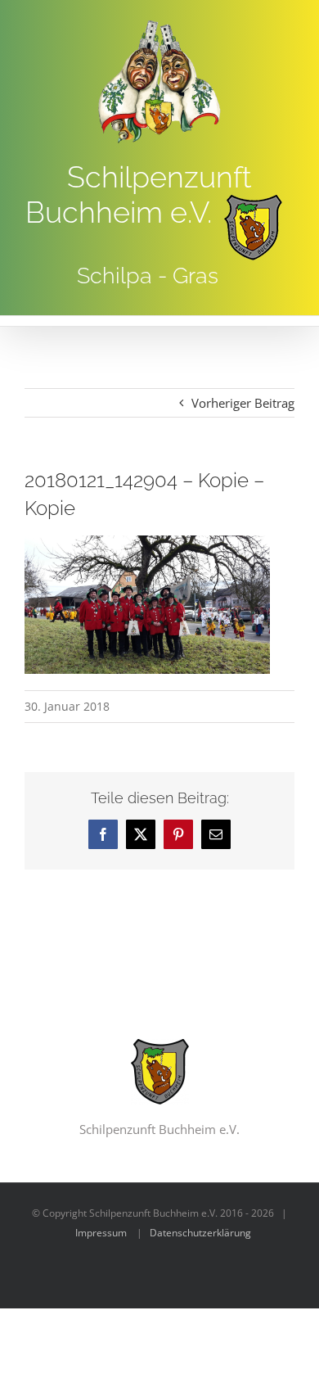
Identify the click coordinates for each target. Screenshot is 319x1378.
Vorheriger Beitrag (242, 403)
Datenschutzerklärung (200, 1233)
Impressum (101, 1233)
